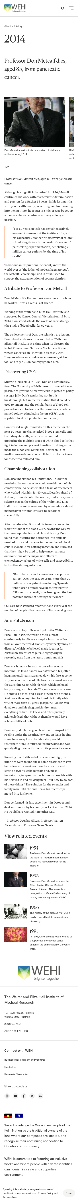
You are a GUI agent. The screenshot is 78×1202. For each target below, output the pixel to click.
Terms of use (10, 1197)
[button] (71, 8)
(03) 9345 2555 (12, 1024)
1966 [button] (34, 907)
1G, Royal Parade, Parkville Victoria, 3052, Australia (19, 1015)
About (7, 26)
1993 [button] (34, 875)
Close (69, 1193)
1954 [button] (34, 848)
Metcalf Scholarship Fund (25, 274)
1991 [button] (34, 931)
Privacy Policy (45, 1193)
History (18, 26)
